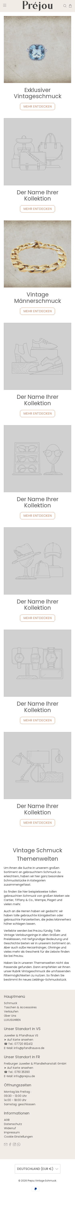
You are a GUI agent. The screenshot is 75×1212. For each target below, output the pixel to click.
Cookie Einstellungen (18, 1137)
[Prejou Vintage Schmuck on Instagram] (14, 1145)
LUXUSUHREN (12, 1020)
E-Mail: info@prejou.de (19, 1076)
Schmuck (10, 1003)
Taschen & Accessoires (20, 1007)
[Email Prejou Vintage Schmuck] (5, 1145)
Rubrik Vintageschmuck (28, 971)
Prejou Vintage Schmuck (42, 1180)
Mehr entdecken (37, 106)
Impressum (12, 1132)
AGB (7, 1120)
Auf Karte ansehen (20, 1040)
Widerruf (10, 1128)
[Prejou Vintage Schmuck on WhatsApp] (18, 1145)
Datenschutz (13, 1124)
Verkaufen (11, 1011)
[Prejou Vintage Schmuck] (37, 6)
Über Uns (10, 1016)
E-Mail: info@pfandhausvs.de (24, 1048)
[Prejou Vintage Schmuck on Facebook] (10, 1145)
